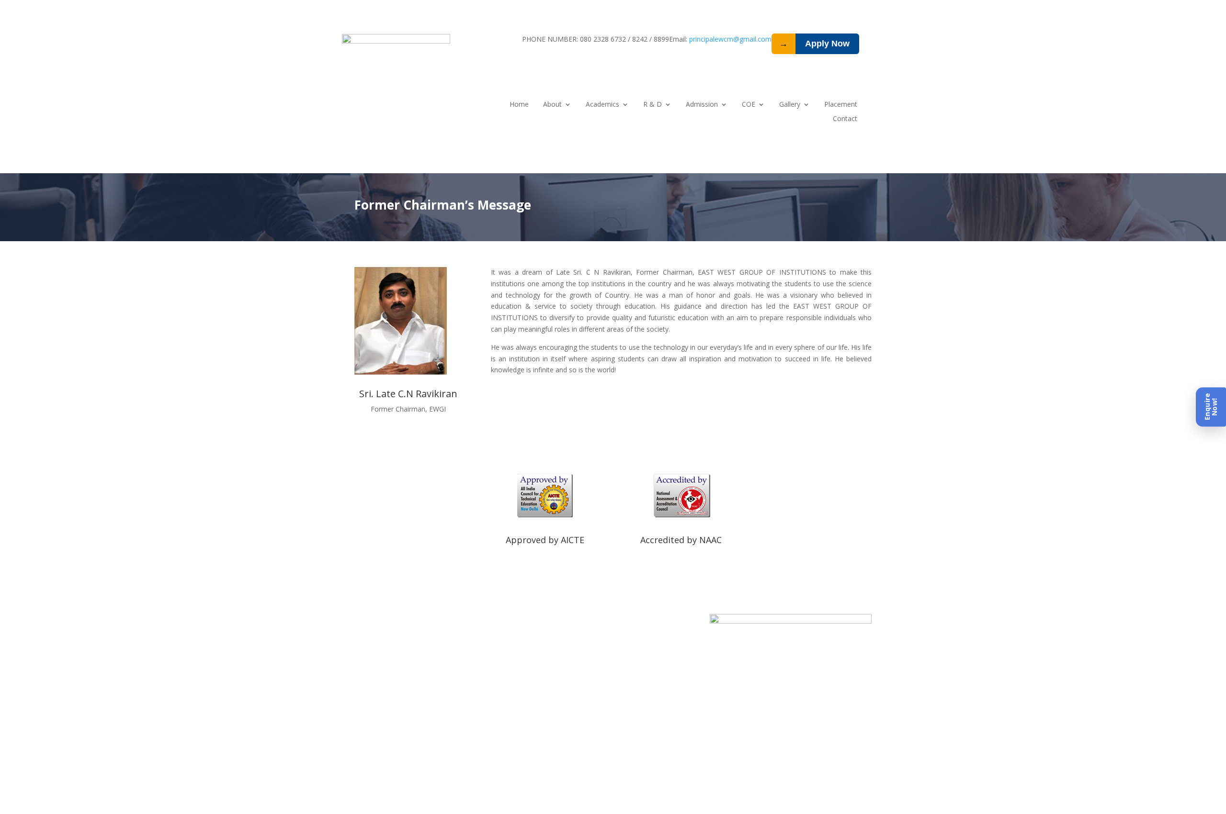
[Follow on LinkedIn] (584, 621)
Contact (845, 119)
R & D (652, 105)
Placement (840, 105)
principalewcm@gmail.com (730, 39)
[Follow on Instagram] (622, 621)
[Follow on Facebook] (603, 621)
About (552, 105)
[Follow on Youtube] (641, 621)
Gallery (789, 105)
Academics (602, 105)
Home (519, 105)
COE (748, 105)
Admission (702, 105)
